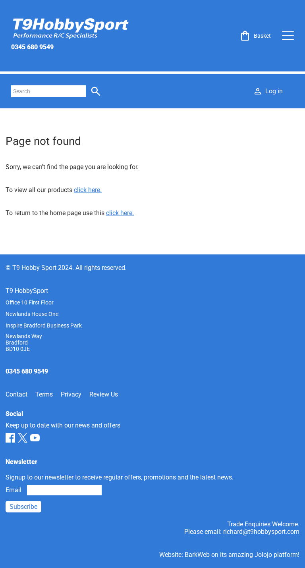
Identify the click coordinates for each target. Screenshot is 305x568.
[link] (255, 36)
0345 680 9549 (32, 47)
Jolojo (263, 554)
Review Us (103, 394)
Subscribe (23, 506)
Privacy (71, 394)
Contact (16, 394)
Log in (274, 91)
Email (13, 490)
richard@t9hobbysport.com (261, 531)
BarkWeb (197, 554)
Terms (44, 394)
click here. (88, 190)
